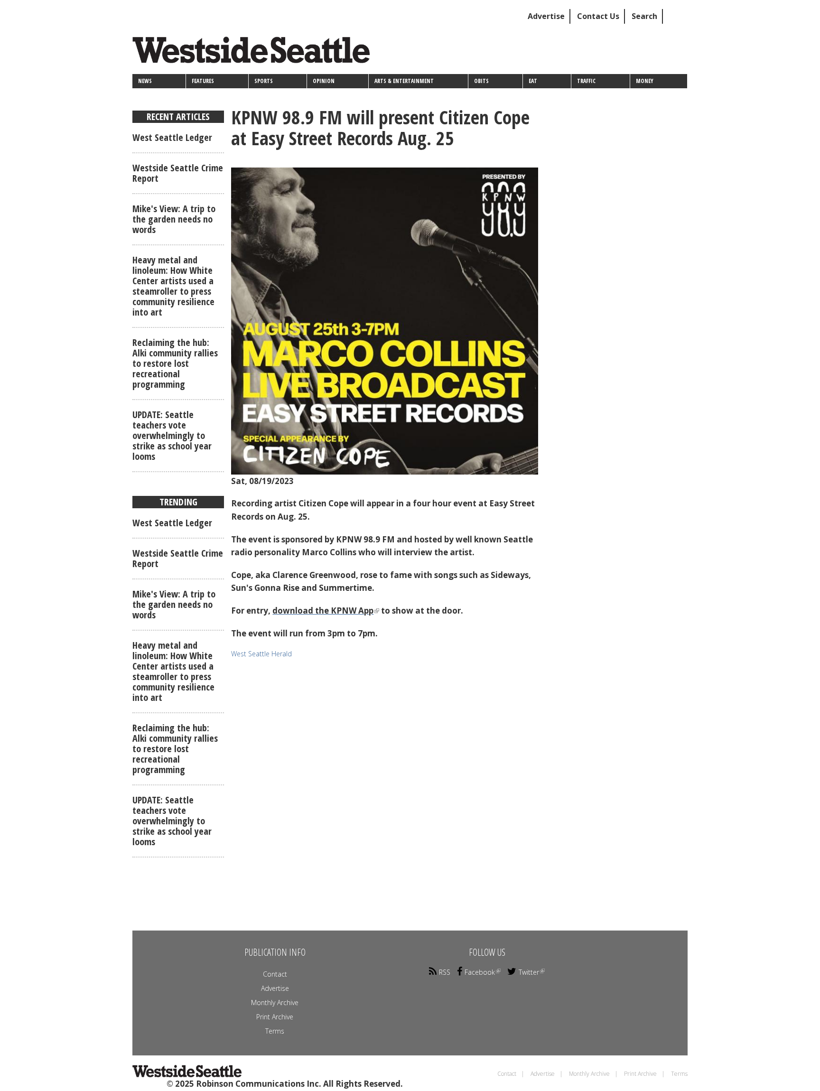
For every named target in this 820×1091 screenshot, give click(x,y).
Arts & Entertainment (404, 81)
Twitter (529, 972)
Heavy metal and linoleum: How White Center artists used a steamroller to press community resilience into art (173, 285)
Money (644, 81)
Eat (533, 81)
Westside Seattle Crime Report (177, 173)
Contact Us (598, 16)
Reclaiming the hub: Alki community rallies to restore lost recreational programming (175, 363)
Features (203, 81)
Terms (274, 1030)
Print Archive (274, 1016)
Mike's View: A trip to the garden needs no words (173, 219)
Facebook (480, 972)
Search (644, 16)
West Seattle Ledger (172, 137)
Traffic (586, 81)
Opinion (324, 81)
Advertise (546, 16)
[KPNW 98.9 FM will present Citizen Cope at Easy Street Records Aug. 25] (384, 321)
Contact (275, 974)
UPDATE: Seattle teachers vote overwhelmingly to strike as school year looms (172, 435)
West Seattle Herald (261, 653)
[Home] (254, 53)
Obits (481, 81)
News (145, 81)
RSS (444, 972)
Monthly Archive (274, 1002)
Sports (263, 81)
